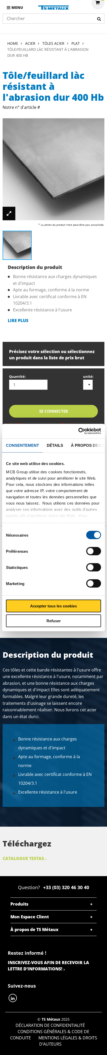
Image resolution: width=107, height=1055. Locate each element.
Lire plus (18, 320)
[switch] (93, 551)
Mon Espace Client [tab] (29, 917)
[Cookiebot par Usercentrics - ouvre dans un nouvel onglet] (78, 431)
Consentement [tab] (22, 445)
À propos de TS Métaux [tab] (34, 929)
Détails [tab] (55, 445)
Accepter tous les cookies (53, 606)
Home (12, 43)
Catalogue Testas (23, 858)
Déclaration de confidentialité (50, 1025)
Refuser (53, 620)
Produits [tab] (19, 904)
